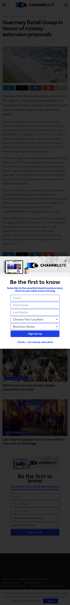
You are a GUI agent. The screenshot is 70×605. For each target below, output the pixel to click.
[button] (65, 261)
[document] (35, 302)
